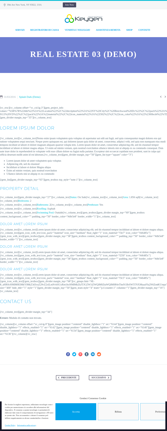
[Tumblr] (87, 354)
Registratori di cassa (44, 30)
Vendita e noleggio (77, 30)
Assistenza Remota (108, 30)
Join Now (69, 5)
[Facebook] (68, 354)
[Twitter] (74, 354)
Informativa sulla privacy (26, 425)
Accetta (76, 411)
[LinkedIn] (93, 354)
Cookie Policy (10, 425)
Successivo (98, 377)
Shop (129, 30)
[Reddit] (99, 354)
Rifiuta (118, 411)
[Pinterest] (80, 354)
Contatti (144, 30)
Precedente (68, 377)
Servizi (19, 30)
